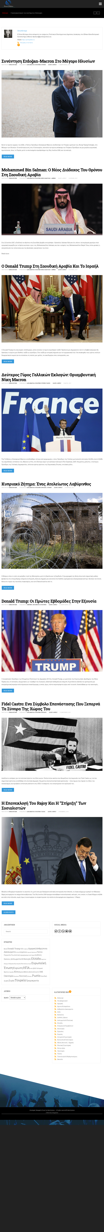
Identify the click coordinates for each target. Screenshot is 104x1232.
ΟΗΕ (41, 972)
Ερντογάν (28, 963)
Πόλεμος (29, 976)
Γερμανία (7, 955)
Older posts (9, 912)
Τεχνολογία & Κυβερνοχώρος (66, 1056)
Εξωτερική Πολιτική (20, 963)
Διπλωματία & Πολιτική (34, 64)
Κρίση (21, 972)
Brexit (5, 949)
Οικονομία (8, 976)
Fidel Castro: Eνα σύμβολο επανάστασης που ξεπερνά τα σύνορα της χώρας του (51, 706)
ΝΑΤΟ (37, 972)
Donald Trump (14, 948)
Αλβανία (26, 949)
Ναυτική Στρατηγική (63, 1045)
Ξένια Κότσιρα (22, 31)
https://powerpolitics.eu (28, 39)
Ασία (17, 952)
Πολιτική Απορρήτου (52, 1112)
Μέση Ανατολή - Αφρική (48, 178)
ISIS (22, 949)
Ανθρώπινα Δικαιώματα (64, 1009)
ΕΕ (22, 959)
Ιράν (34, 968)
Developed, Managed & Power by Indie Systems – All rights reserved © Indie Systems (52, 1110)
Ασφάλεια (23, 952)
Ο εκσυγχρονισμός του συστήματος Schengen (26, 13)
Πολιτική (23, 976)
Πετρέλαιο (16, 976)
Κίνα (16, 971)
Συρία (11, 980)
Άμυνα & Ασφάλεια (63, 1006)
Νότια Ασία (60, 1048)
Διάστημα (31, 955)
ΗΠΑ (26, 968)
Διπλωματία (16, 959)
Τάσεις (48, 383)
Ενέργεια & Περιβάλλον (64, 1026)
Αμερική (29, 604)
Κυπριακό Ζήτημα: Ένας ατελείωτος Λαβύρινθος (46, 484)
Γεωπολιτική (15, 955)
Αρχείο (6, 998)
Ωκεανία (59, 1059)
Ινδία (31, 968)
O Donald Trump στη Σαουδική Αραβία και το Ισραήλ (50, 266)
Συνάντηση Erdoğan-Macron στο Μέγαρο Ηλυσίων (48, 61)
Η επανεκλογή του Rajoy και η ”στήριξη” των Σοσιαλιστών (44, 805)
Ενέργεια (11, 963)
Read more (8, 157)
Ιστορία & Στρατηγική (64, 1037)
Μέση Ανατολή (29, 972)
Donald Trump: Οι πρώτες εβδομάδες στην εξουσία (49, 601)
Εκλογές (27, 959)
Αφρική (29, 952)
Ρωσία (36, 975)
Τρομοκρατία (32, 980)
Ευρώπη (43, 64)
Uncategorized (61, 1001)
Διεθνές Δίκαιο (62, 1017)
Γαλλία (39, 952)
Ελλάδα (36, 958)
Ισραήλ (11, 972)
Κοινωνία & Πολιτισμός (64, 1040)
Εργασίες (44, 487)
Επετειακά (60, 1029)
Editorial (59, 998)
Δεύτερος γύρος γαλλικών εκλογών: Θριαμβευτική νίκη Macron (49, 377)
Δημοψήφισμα (24, 955)
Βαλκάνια (34, 952)
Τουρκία (20, 980)
